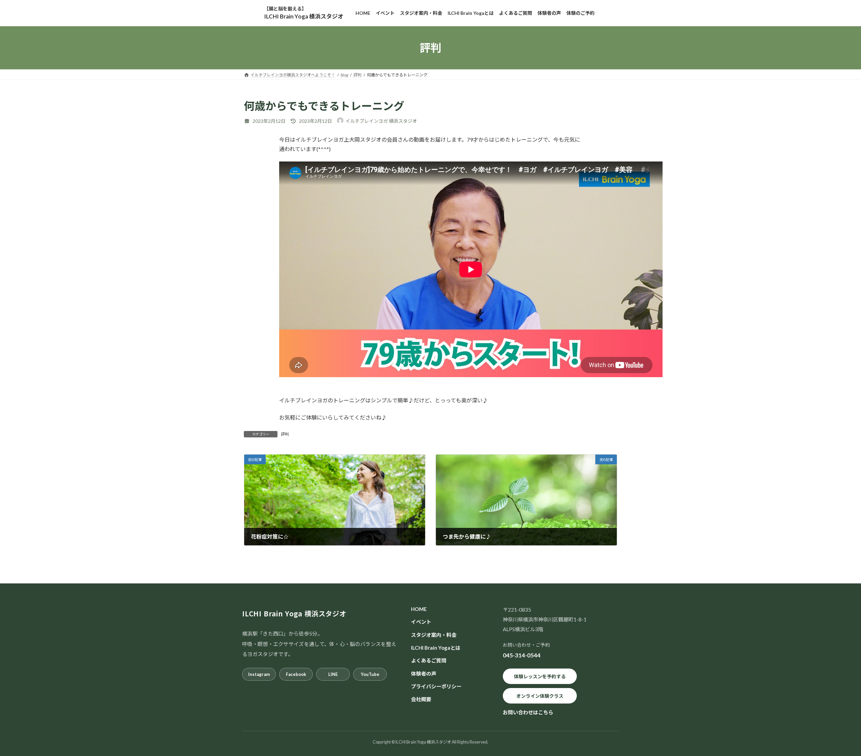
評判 (285, 434)
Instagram (259, 674)
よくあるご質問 (428, 660)
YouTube (370, 674)
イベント (421, 622)
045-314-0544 (521, 655)
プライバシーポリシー (436, 686)
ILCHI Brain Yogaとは (435, 648)
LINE (333, 674)
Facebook (296, 674)
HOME (419, 609)
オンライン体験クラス (539, 695)
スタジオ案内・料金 (433, 635)
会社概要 (421, 699)
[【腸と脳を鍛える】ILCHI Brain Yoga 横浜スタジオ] (303, 13)
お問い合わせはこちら (528, 712)
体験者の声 (423, 673)
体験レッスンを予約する (540, 676)
